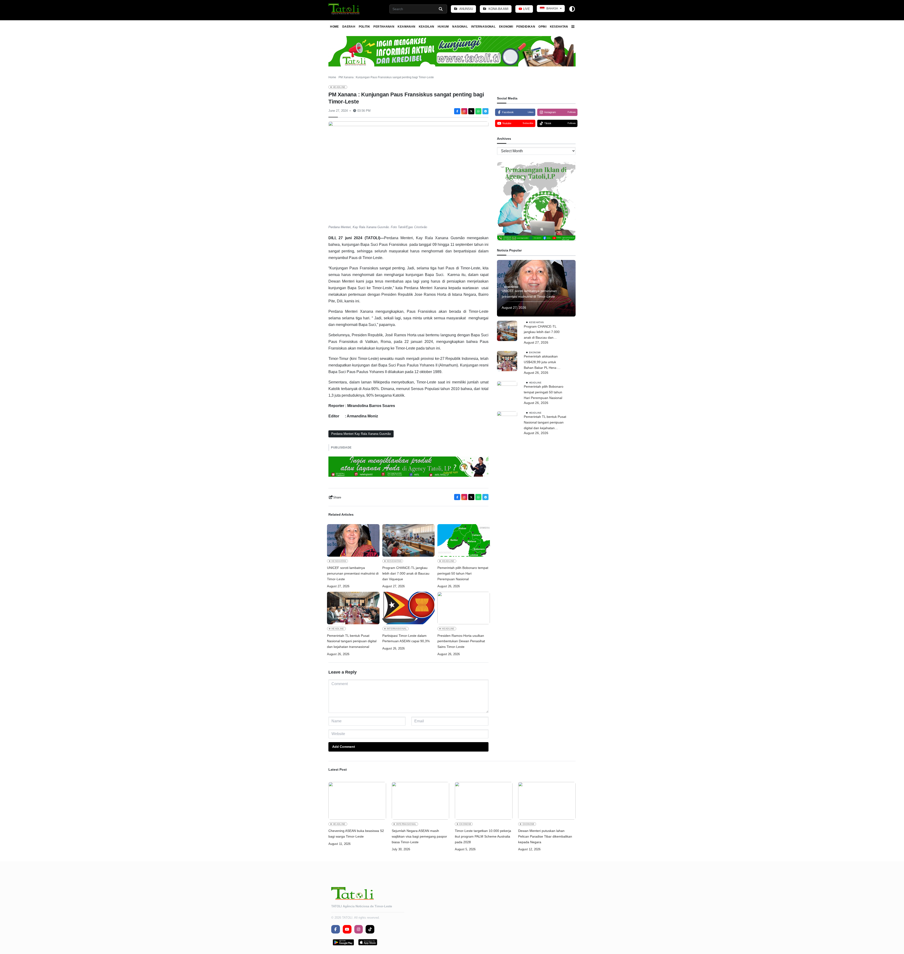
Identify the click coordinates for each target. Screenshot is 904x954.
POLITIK (364, 26)
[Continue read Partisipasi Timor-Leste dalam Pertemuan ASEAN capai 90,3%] (408, 608)
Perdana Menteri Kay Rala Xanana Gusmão (361, 434)
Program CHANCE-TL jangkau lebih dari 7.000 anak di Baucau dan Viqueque (405, 573)
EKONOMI (506, 26)
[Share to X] (471, 111)
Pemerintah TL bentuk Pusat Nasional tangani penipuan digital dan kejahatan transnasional (351, 641)
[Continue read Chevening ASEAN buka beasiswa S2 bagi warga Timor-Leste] (357, 801)
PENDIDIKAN (525, 26)
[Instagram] (464, 111)
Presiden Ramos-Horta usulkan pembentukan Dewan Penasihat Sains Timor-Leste (461, 641)
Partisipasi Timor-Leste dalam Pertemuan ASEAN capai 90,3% (407, 638)
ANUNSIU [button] (466, 9)
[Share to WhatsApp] (478, 111)
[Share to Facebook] (457, 111)
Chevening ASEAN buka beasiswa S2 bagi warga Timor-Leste (356, 833)
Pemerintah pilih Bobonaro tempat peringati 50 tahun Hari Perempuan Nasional (462, 573)
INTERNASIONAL (483, 26)
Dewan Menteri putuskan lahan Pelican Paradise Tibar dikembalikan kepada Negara (545, 836)
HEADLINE (339, 87)
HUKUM (443, 26)
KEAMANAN (406, 26)
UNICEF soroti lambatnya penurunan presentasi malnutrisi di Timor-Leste (353, 573)
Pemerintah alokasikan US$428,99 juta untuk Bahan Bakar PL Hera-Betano (541, 362)
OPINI (542, 26)
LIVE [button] (526, 9)
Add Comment (343, 746)
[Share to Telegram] (485, 111)
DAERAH (348, 26)
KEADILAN (426, 26)
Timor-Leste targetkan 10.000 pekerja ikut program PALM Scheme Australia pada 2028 (483, 836)
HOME (334, 26)
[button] (344, 9)
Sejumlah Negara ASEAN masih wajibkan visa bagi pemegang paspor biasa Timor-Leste (419, 836)
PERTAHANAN (383, 26)
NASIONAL (460, 26)
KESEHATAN (559, 26)
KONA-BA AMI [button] (498, 9)
